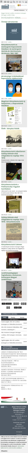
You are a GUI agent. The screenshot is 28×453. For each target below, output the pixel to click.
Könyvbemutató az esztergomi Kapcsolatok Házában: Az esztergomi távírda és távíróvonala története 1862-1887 (11, 49)
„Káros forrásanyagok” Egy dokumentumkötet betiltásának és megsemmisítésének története (14, 354)
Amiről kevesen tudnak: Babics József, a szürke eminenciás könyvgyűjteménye (13, 371)
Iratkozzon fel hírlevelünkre (5, 2)
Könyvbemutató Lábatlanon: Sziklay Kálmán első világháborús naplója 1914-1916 (13, 154)
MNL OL (9, 357)
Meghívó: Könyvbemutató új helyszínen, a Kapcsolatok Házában (13, 103)
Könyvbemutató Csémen (11, 244)
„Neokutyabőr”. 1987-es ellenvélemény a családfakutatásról (10, 363)
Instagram (11, 2)
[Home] (9, 6)
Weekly (13, 317)
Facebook (19, 434)
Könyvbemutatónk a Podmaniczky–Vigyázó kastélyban (10, 186)
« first (3, 303)
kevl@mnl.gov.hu (21, 420)
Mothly (22, 317)
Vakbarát (17, 2)
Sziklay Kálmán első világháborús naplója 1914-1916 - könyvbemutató (12, 219)
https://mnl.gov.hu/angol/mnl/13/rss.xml (14, 2)
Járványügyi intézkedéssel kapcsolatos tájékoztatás (12, 77)
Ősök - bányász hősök (10, 128)
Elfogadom (4, 451)
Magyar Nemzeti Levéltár (7, 13)
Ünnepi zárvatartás (9, 22)
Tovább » (9, 42)
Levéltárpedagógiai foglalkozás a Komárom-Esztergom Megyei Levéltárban (11, 276)
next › (15, 307)
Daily (4, 317)
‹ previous (8, 303)
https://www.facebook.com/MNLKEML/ (8, 2)
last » (20, 307)
